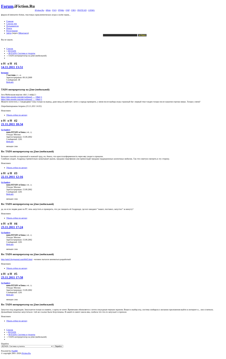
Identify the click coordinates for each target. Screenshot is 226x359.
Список (9, 48)
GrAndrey (5, 130)
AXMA (91, 10)
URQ (73, 10)
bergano (4, 73)
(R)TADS (12, 51)
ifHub (48, 10)
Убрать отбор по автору (16, 115)
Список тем (11, 24)
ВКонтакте (23, 33)
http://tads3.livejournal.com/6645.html (16, 259)
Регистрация (12, 31)
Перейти (5, 344)
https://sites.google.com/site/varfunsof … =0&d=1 (21, 97)
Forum (7, 6)
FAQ (54, 10)
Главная (9, 21)
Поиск (9, 28)
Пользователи (12, 26)
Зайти (9, 33)
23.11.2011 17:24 (12, 227)
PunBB (15, 351)
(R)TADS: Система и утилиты (21, 53)
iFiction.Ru (39, 10)
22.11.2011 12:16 (12, 177)
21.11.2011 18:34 (12, 124)
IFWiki (61, 10)
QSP (67, 10)
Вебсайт (10, 82)
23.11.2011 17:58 (12, 277)
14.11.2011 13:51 (12, 67)
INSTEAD (82, 10)
